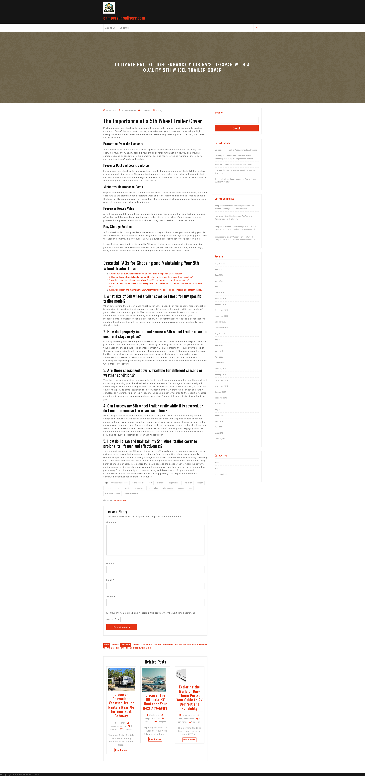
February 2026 (220, 298)
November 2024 (221, 386)
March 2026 (219, 293)
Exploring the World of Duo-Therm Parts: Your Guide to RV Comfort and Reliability (190, 697)
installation (187, 483)
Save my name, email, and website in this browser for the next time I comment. (152, 613)
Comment (112, 522)
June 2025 (219, 345)
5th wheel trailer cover (119, 483)
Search (219, 112)
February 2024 (220, 439)
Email (110, 580)
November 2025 (221, 316)
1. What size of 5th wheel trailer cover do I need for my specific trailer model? (145, 273)
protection (139, 488)
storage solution (131, 493)
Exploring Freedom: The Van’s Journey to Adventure (236, 150)
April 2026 (219, 287)
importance (173, 483)
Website (110, 596)
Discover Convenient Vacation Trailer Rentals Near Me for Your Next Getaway (121, 705)
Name (110, 563)
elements (160, 483)
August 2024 (220, 404)
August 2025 (220, 333)
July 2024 (218, 409)
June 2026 (219, 275)
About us (110, 27)
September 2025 (221, 328)
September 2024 (221, 398)
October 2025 (220, 322)
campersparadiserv (223, 206)
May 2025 (219, 351)
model (127, 488)
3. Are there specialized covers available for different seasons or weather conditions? (149, 280)
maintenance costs (112, 488)
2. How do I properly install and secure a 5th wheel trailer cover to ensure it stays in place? (151, 277)
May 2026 (219, 281)
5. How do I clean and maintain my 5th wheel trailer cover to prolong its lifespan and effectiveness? (155, 290)
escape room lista (222, 237)
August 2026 (220, 263)
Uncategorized (119, 500)
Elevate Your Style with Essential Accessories (233, 164)
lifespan (200, 483)
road (217, 468)
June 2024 (219, 415)
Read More (121, 750)
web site (218, 216)
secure (181, 488)
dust (150, 483)
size (190, 488)
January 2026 (220, 304)
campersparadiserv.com (124, 17)
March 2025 (219, 363)
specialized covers (112, 493)
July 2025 (218, 339)
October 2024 (220, 392)
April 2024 (219, 427)
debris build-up (138, 483)
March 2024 (219, 433)
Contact (124, 27)
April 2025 (219, 357)
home (217, 462)
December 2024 (221, 380)
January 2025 (220, 374)
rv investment (168, 488)
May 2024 (219, 421)
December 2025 (221, 310)
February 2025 (220, 369)
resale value (153, 488)
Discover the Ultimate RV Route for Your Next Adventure (155, 701)
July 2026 (218, 269)
